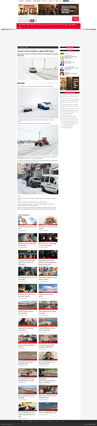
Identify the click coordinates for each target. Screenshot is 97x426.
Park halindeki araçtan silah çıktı (66, 127)
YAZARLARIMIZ (28, 1)
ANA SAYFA (21, 1)
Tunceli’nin (20, 54)
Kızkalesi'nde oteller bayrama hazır (48, 412)
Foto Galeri (37, 421)
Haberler (22, 47)
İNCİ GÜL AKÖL (67, 70)
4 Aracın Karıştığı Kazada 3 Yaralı (66, 126)
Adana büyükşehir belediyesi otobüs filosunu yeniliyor (69, 122)
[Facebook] (18, 83)
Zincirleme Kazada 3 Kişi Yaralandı (66, 113)
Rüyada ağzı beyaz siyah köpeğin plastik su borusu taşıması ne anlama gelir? (26, 262)
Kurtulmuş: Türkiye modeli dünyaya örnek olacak (68, 121)
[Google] (22, 83)
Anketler (23, 421)
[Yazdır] (37, 83)
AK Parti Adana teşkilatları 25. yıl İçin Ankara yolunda (69, 111)
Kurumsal (57, 421)
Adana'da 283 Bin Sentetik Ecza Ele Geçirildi (68, 118)
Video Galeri (30, 421)
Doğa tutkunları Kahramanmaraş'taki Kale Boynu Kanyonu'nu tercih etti (47, 380)
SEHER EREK (66, 64)
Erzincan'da (47, 54)
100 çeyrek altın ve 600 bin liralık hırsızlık (67, 124)
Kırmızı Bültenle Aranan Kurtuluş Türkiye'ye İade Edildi (69, 98)
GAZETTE (10, 424)
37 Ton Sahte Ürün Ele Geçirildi (66, 114)
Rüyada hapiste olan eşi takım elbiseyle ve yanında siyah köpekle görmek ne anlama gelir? (47, 262)
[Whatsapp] (23, 83)
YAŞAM (26, 47)
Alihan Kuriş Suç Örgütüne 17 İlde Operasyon (68, 116)
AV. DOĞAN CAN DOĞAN (69, 59)
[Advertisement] (48, 37)
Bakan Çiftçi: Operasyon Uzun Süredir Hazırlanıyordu (69, 100)
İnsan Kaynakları (50, 421)
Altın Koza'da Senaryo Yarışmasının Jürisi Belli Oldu (69, 104)
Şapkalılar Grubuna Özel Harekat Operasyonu (68, 94)
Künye (43, 421)
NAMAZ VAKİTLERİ (36, 1)
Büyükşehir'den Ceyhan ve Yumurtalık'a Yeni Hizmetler (69, 110)
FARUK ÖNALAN (67, 53)
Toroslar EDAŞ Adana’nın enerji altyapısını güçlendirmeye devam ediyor (26, 414)
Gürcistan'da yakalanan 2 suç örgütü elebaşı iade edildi (69, 108)
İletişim (63, 421)
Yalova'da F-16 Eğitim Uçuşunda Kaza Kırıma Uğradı (69, 119)
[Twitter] (20, 83)
